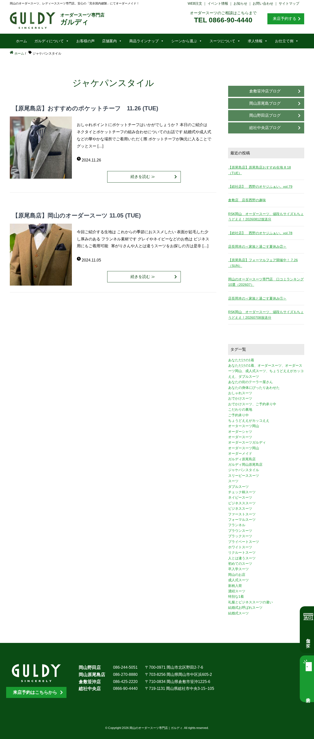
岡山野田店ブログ (265, 115)
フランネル (236, 525)
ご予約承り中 (238, 415)
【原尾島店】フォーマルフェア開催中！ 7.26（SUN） (263, 262)
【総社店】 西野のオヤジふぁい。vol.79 (260, 186)
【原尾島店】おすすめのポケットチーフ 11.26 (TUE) (85, 108)
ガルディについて (49, 41)
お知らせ (240, 3)
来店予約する (284, 18)
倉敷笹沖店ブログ (265, 91)
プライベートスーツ (243, 542)
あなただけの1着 (241, 360)
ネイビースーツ (240, 497)
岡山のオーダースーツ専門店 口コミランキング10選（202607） (266, 282)
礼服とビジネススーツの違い (250, 602)
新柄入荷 (235, 586)
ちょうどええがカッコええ (248, 420)
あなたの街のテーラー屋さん (250, 382)
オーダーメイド (240, 453)
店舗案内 (109, 41)
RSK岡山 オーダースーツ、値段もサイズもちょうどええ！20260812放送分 (266, 216)
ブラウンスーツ (240, 531)
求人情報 (255, 41)
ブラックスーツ (240, 536)
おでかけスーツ (240, 398)
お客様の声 (85, 41)
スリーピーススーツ (243, 476)
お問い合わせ (263, 3)
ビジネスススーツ (242, 503)
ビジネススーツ (240, 508)
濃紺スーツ (236, 591)
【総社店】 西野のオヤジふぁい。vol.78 (260, 233)
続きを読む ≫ (143, 176)
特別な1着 (236, 596)
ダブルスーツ (238, 487)
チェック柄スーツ (242, 492)
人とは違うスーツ (242, 558)
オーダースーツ (240, 437)
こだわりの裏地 (240, 409)
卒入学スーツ (238, 569)
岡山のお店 (236, 575)
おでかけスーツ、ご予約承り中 (252, 404)
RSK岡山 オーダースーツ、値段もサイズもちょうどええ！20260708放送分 (266, 314)
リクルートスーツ (242, 552)
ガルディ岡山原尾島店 (245, 464)
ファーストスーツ (242, 514)
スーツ (233, 481)
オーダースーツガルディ (247, 442)
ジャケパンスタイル (243, 470)
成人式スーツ (238, 580)
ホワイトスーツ (240, 547)
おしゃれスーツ (240, 393)
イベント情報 (218, 3)
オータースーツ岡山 (243, 426)
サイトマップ (289, 3)
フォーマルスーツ (242, 520)
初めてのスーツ (240, 563)
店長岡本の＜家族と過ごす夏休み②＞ (257, 246)
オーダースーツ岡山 (243, 448)
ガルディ (82, 19)
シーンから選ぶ (184, 41)
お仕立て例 (284, 41)
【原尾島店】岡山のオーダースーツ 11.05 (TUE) (76, 215)
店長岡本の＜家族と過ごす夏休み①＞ (257, 298)
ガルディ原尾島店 (242, 459)
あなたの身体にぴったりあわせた (254, 388)
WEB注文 (195, 3)
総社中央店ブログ (265, 128)
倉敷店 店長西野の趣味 (247, 200)
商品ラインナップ (144, 41)
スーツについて (222, 41)
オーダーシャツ (240, 432)
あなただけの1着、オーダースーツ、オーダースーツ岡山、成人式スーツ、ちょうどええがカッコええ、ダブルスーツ (266, 370)
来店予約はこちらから (35, 692)
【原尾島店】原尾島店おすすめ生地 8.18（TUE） (259, 170)
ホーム (21, 41)
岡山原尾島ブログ (265, 103)
